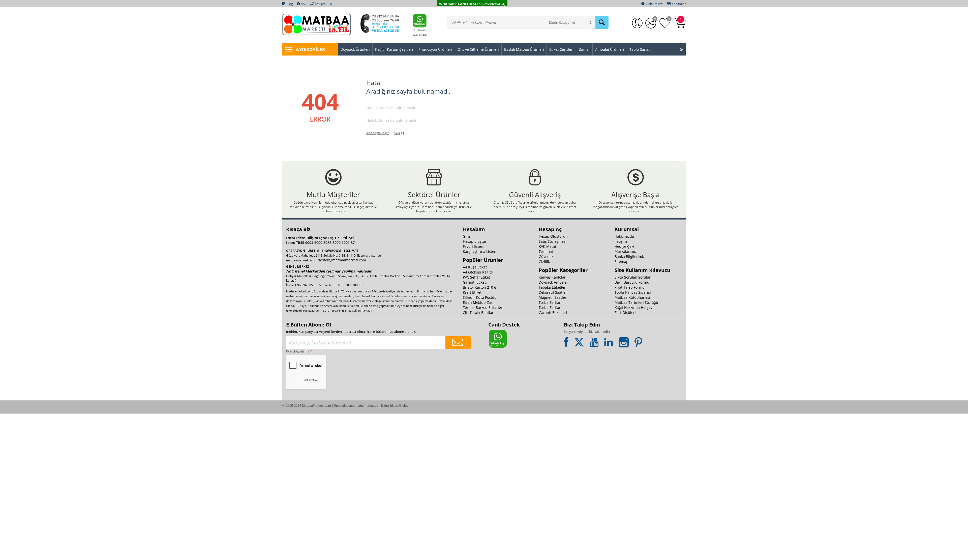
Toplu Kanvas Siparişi (633, 292)
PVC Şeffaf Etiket (476, 277)
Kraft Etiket (472, 292)
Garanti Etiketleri (553, 312)
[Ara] (602, 22)
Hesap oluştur (475, 241)
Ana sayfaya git (377, 133)
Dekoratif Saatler (553, 292)
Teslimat (546, 251)
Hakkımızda (624, 236)
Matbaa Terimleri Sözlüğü (636, 302)
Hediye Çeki (624, 246)
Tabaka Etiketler (552, 287)
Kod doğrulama (297, 351)
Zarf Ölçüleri (625, 312)
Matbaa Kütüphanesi (632, 297)
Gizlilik (544, 261)
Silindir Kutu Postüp (480, 297)
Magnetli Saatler (552, 297)
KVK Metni (547, 246)
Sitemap (621, 261)
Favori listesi (473, 246)
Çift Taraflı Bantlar (478, 312)
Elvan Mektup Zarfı (479, 302)
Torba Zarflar (550, 302)
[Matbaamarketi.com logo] (316, 24)
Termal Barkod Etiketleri (483, 307)
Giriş (467, 236)
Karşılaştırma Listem (480, 251)
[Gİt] (458, 342)
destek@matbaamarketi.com (342, 260)
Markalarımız (626, 251)
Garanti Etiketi (475, 282)
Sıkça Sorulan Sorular (633, 277)
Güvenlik (546, 256)
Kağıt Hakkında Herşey (633, 307)
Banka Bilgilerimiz (630, 256)
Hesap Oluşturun (553, 236)
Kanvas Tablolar (552, 277)
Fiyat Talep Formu (630, 287)
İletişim (621, 241)
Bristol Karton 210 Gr (480, 287)
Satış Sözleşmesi (552, 241)
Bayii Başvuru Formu (632, 282)
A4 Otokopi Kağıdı (478, 272)
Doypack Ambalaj (553, 282)
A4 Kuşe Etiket (475, 267)
